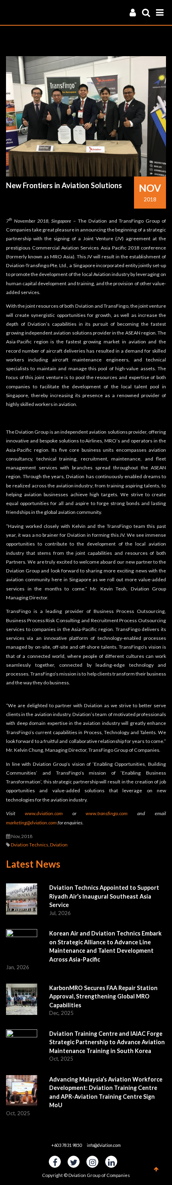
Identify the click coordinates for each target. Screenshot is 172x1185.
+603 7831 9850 (66, 1145)
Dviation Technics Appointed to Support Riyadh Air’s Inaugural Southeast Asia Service (104, 896)
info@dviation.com (104, 1145)
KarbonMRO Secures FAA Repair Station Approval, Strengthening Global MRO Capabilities (103, 996)
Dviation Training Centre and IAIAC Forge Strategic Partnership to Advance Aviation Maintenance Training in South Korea (107, 1042)
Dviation (59, 844)
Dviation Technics (29, 844)
